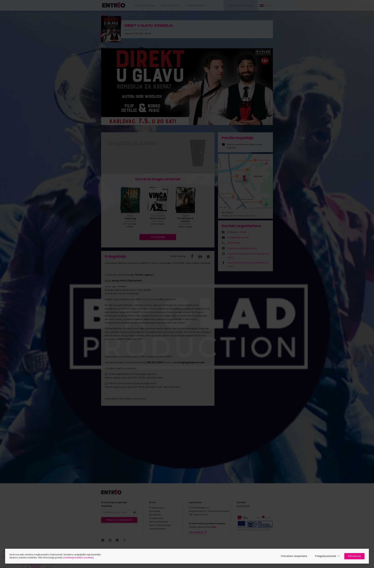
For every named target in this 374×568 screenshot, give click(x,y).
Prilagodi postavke (325, 556)
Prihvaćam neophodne (294, 556)
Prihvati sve (354, 556)
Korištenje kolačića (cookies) (79, 557)
